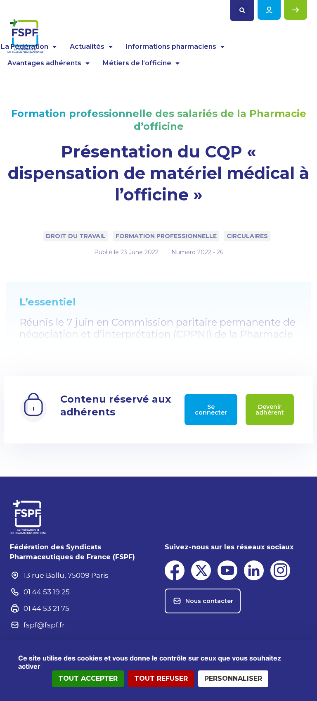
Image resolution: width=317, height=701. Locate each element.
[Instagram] (280, 570)
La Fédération (24, 46)
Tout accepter (88, 678)
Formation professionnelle (166, 236)
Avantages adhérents (44, 63)
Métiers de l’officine (137, 63)
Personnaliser (233, 678)
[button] (242, 10)
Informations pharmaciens (171, 46)
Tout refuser (161, 678)
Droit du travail (76, 236)
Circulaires (247, 236)
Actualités (87, 46)
